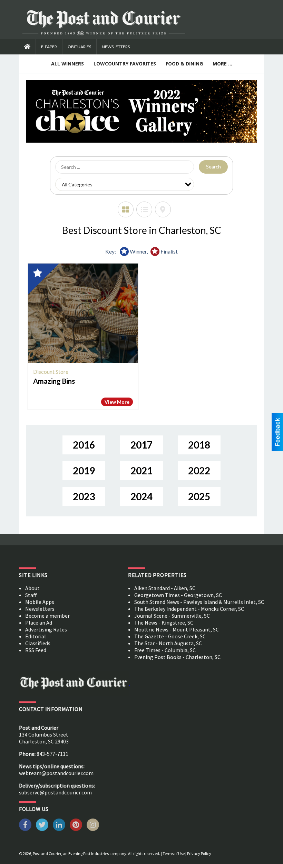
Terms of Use (174, 853)
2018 (199, 445)
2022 (199, 470)
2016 (84, 445)
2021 (141, 470)
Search (213, 166)
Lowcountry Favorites (125, 63)
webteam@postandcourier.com (56, 773)
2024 (141, 496)
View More (117, 402)
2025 (199, 496)
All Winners (67, 63)
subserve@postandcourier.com (55, 792)
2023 (84, 496)
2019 (84, 470)
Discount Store (50, 371)
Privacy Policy (199, 853)
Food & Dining (184, 63)
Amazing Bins (54, 381)
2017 (141, 445)
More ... (222, 63)
